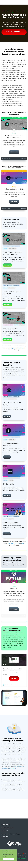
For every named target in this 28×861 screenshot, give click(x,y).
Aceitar (8, 859)
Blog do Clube (5, 836)
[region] (8, 855)
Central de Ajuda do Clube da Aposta (10, 834)
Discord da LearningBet (7, 828)
